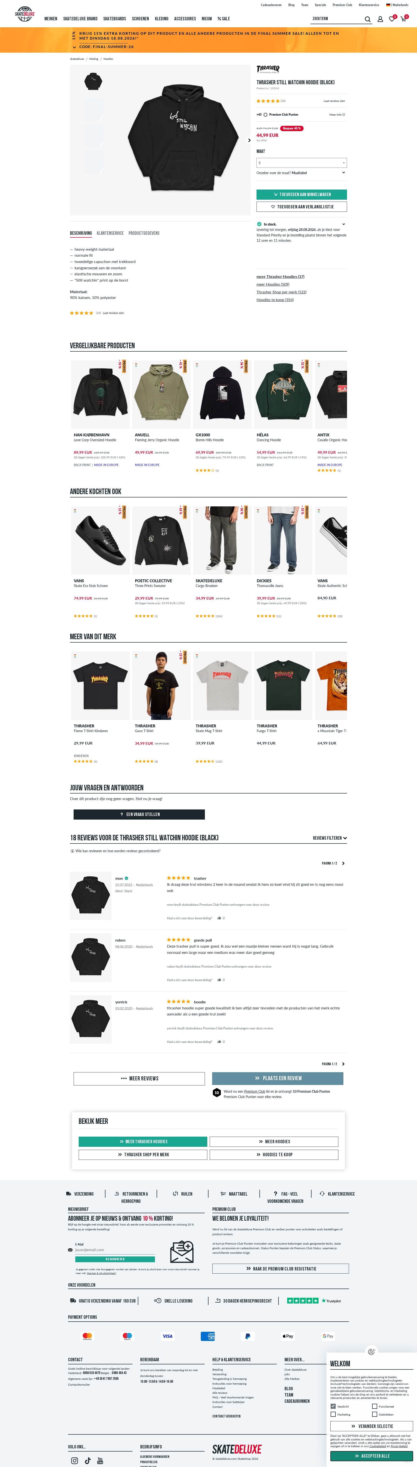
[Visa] (168, 1337)
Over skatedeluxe (295, 1369)
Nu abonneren (115, 1259)
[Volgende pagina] (343, 863)
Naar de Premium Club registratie (285, 1269)
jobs (287, 1374)
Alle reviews (219, 1393)
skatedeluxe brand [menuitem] (80, 19)
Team (304, 5)
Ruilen (186, 1194)
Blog (291, 5)
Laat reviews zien (334, 101)
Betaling (217, 1369)
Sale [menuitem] (225, 19)
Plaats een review (282, 1079)
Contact (217, 1407)
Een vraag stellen (142, 814)
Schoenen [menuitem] (140, 19)
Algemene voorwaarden (154, 1457)
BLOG (289, 1389)
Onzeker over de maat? (282, 173)
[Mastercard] (88, 1337)
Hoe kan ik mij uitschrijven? (101, 1273)
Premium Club (342, 5)
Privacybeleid (148, 1462)
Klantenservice (369, 5)
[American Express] (208, 1337)
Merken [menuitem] (50, 19)
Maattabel (238, 1194)
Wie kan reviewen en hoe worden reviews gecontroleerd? (118, 851)
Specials (320, 5)
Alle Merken (292, 1379)
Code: (106, 46)
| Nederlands (399, 5)
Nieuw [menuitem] (207, 19)
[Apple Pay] (289, 1337)
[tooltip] (343, 114)
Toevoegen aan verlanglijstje (305, 207)
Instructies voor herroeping (229, 1383)
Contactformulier (79, 1384)
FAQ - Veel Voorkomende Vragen (233, 1397)
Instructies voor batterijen (228, 1402)
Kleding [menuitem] (162, 19)
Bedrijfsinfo (151, 1447)
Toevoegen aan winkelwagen (305, 194)
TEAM (289, 1395)
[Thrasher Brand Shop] (302, 70)
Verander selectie (375, 1426)
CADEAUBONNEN (297, 1401)
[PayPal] (248, 1337)
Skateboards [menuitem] (114, 19)
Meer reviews (143, 1079)
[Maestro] (128, 1337)
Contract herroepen (226, 1416)
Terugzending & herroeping (229, 1379)
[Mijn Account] (380, 19)
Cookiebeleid (377, 1446)
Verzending (84, 1194)
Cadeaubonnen (271, 5)
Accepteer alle (375, 1456)
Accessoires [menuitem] (185, 19)
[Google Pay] (329, 1337)
